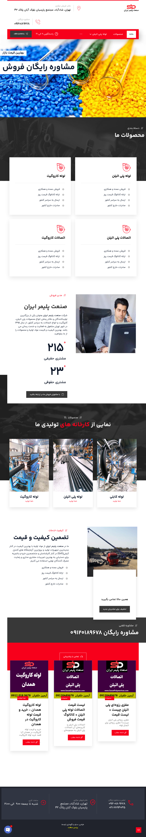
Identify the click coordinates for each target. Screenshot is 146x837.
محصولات (108, 698)
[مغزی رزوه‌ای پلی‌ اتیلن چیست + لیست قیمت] (117, 679)
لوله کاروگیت (22, 698)
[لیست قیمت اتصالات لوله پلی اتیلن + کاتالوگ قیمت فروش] (73, 679)
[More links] (81, 34)
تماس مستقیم (13, 95)
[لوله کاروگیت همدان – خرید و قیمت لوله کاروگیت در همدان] (29, 679)
